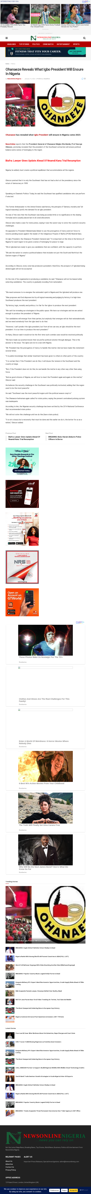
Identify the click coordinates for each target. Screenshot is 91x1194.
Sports (76, 44)
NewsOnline (10, 144)
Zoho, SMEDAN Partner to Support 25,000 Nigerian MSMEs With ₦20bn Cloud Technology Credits (50, 1068)
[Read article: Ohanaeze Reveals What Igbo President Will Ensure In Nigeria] (45, 915)
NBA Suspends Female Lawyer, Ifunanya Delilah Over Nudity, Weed (39, 991)
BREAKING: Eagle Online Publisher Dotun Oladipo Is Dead (35, 948)
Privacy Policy (11, 1170)
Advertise (9, 1164)
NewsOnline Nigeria (14, 79)
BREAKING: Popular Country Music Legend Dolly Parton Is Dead (38, 974)
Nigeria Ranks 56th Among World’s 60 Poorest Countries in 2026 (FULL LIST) (42, 956)
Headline (47, 79)
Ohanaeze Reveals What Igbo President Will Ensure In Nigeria (28, 941)
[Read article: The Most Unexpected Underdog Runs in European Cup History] (10, 1010)
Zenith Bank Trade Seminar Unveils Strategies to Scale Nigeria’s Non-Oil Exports (44, 1076)
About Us (9, 1161)
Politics (36, 44)
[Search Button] (84, 38)
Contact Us (10, 1167)
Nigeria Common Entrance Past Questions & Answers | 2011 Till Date (40, 1017)
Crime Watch (48, 44)
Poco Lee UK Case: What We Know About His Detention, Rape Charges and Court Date (45, 1033)
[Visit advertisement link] (45, 52)
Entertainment (63, 44)
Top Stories (24, 44)
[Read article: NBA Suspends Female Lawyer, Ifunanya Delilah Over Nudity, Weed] (10, 993)
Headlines (11, 44)
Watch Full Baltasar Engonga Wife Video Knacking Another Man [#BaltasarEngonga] (45, 965)
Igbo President (41, 135)
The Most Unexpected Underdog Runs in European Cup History (37, 1008)
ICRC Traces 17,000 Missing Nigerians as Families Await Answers (38, 1042)
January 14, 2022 (29, 79)
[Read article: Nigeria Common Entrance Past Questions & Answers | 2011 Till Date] (10, 1019)
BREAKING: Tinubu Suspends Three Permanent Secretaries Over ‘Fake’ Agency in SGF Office (48, 1111)
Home (7, 64)
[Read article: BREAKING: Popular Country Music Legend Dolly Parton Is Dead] (10, 976)
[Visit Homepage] (45, 38)
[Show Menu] (7, 38)
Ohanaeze (10, 135)
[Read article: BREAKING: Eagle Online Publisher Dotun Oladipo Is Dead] (10, 950)
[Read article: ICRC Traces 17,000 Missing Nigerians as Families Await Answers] (10, 1044)
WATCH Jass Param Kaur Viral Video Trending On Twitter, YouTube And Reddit (43, 999)
